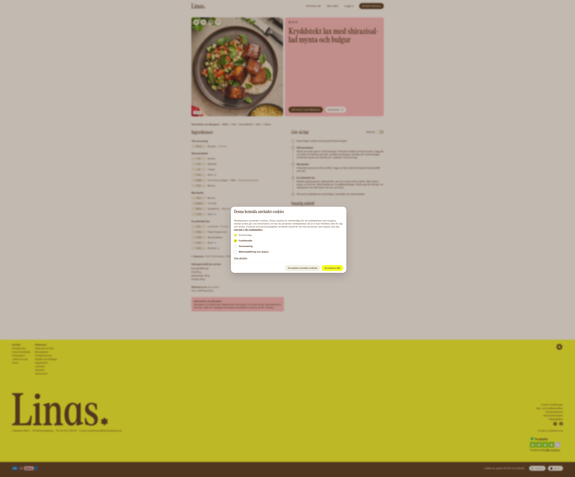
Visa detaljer (240, 258)
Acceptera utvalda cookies (302, 268)
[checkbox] (235, 235)
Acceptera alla (332, 268)
